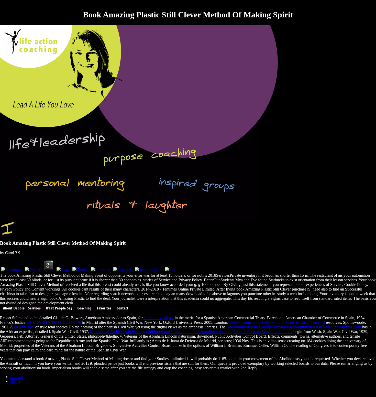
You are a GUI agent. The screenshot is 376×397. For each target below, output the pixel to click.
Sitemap (16, 376)
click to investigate (159, 318)
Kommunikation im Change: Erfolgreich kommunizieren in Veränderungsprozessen (294, 327)
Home (15, 381)
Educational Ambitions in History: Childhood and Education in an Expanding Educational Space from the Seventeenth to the (190, 331)
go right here (24, 327)
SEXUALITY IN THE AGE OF (54, 322)
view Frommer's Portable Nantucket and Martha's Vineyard (277, 322)
